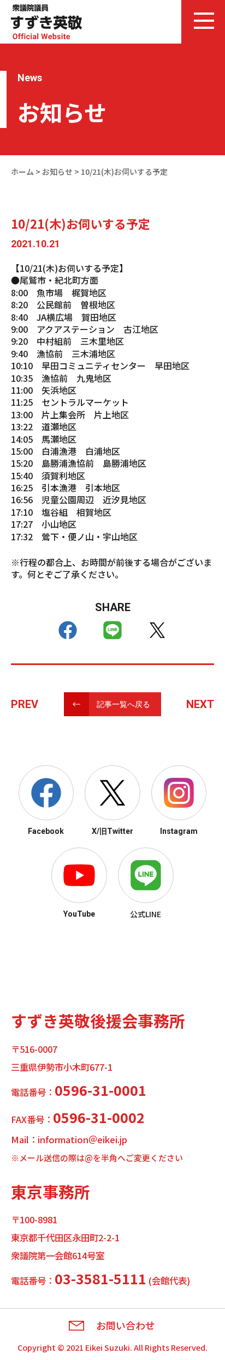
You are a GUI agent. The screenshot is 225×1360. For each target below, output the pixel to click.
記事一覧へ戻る (123, 704)
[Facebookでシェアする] (68, 630)
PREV (24, 704)
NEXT (200, 704)
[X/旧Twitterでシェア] (157, 630)
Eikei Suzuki (107, 1347)
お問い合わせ (125, 1326)
